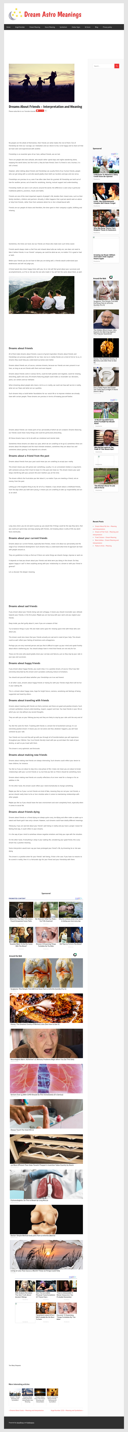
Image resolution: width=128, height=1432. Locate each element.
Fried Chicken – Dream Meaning (105, 537)
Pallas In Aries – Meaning (103, 546)
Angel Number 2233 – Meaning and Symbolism (66, 1410)
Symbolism (63, 27)
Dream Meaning (35, 27)
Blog (96, 27)
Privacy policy (107, 27)
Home (8, 27)
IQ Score (87, 27)
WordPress (20, 1423)
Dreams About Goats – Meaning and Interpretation (27, 1410)
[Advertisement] (64, 46)
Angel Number (20, 27)
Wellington (30, 1423)
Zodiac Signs (76, 27)
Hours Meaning (50, 27)
